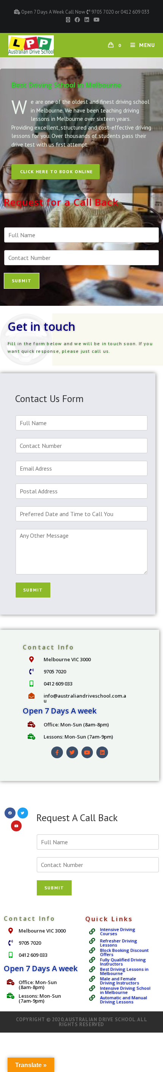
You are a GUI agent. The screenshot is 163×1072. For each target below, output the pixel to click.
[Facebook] (10, 813)
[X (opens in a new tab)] (68, 19)
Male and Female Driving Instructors (119, 981)
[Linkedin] (102, 752)
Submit (21, 280)
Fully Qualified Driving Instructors (123, 962)
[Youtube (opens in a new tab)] (95, 19)
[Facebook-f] (57, 752)
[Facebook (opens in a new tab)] (77, 19)
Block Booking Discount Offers (124, 952)
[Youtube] (87, 752)
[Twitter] (72, 752)
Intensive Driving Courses (117, 931)
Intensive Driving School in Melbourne (125, 990)
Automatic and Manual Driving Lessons (123, 1000)
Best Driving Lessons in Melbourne (124, 971)
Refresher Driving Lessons (118, 943)
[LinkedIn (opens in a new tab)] (86, 19)
